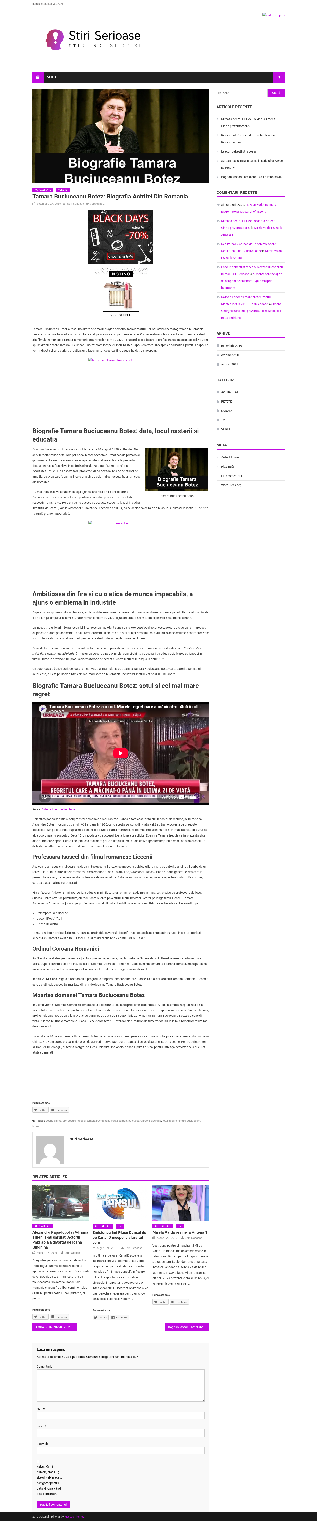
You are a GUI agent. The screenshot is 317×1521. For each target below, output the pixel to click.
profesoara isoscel (74, 1120)
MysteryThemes (74, 1516)
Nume (42, 1408)
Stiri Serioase (75, 203)
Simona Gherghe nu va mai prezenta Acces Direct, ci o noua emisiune (251, 310)
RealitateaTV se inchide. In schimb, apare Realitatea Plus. (248, 139)
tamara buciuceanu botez (102, 1120)
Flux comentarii (231, 476)
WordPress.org (231, 485)
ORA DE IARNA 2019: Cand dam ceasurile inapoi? (57, 1327)
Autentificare (230, 457)
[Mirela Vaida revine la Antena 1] (180, 1203)
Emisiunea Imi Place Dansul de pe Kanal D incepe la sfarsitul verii (119, 1237)
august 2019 (229, 364)
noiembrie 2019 (231, 346)
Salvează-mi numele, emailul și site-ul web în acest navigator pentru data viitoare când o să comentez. (49, 1480)
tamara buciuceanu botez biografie (140, 1120)
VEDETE (52, 77)
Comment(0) (97, 203)
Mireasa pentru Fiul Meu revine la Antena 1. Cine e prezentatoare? (250, 122)
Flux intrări (228, 466)
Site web (42, 1444)
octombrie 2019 (231, 355)
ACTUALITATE (43, 189)
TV (119, 1226)
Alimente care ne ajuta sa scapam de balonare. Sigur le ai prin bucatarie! (251, 280)
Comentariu (44, 1366)
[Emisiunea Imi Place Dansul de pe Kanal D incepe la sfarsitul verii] (121, 1203)
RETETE (226, 401)
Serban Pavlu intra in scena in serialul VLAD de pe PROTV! (252, 164)
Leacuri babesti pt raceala (238, 151)
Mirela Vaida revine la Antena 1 (179, 1232)
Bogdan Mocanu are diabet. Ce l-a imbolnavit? (188, 1327)
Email (41, 1426)
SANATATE (228, 410)
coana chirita (53, 1120)
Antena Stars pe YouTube (58, 809)
